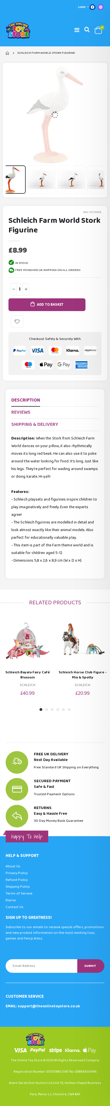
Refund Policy (17, 880)
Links (82, 7)
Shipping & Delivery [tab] (34, 424)
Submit (90, 966)
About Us (13, 866)
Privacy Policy (17, 873)
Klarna (11, 900)
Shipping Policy (18, 887)
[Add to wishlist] (17, 321)
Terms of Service (19, 893)
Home (8, 53)
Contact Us (14, 907)
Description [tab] (25, 400)
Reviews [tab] (20, 412)
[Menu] (76, 30)
